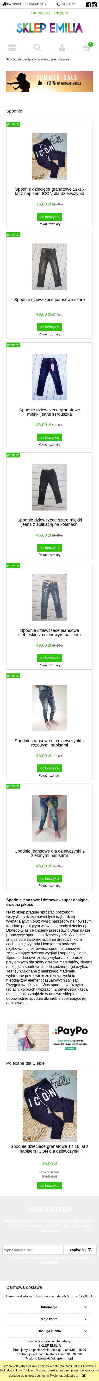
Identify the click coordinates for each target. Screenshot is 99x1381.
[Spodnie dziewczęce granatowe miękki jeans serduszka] (49, 377)
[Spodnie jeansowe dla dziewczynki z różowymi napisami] (49, 708)
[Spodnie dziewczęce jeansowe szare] (49, 266)
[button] (12, 47)
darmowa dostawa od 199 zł (27, 4)
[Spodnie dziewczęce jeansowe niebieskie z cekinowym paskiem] (49, 597)
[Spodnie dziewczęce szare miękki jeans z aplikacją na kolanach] (49, 487)
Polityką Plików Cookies (17, 1370)
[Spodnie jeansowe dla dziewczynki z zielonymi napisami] (49, 818)
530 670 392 (68, 4)
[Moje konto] (62, 47)
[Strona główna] (49, 27)
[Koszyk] (86, 47)
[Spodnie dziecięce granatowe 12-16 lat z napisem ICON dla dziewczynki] (49, 156)
